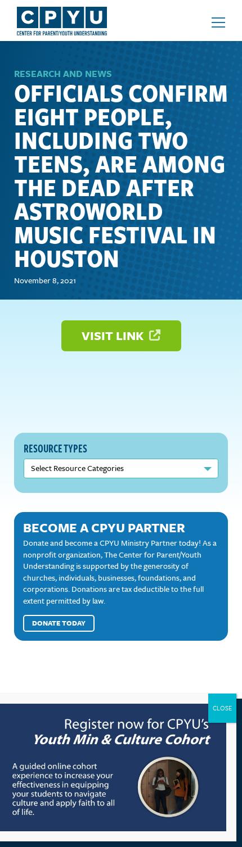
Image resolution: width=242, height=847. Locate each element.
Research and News (63, 73)
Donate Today (59, 623)
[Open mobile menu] (218, 22)
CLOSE (222, 708)
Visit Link (114, 335)
